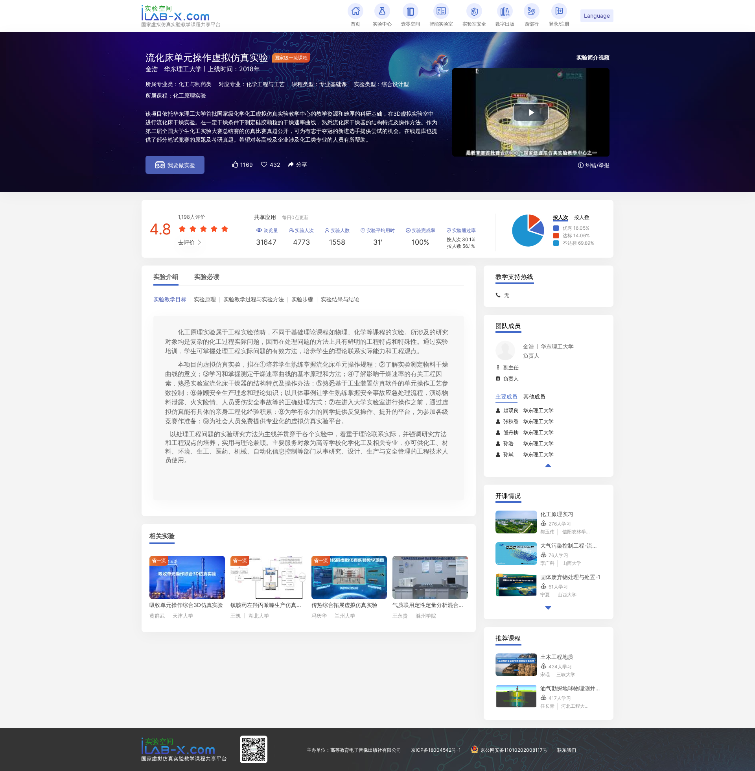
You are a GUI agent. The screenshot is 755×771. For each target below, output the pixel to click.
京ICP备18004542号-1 (436, 750)
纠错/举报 (594, 165)
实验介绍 (166, 277)
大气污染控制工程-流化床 (571, 545)
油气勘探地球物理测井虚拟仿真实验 (571, 688)
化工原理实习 (556, 514)
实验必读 (206, 277)
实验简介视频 (593, 57)
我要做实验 (175, 164)
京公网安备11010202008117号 (514, 750)
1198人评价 (191, 217)
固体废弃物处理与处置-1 (570, 577)
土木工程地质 (556, 656)
